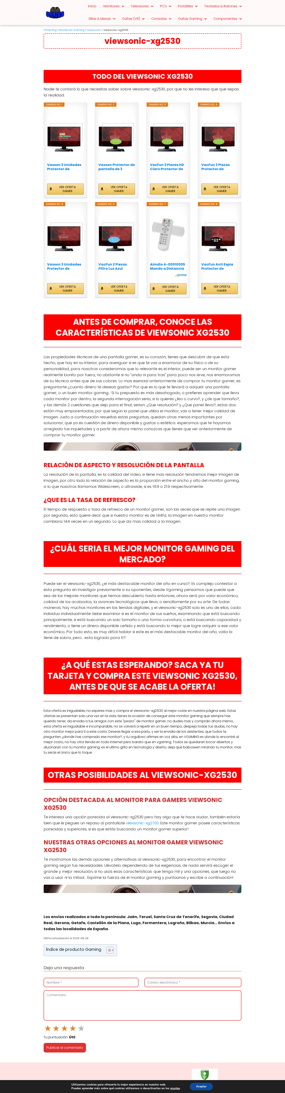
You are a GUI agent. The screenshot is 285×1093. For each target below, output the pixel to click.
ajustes (175, 1088)
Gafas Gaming (190, 18)
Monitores (111, 6)
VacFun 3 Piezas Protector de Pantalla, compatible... (215, 167)
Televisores (140, 6)
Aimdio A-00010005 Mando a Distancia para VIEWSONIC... (167, 266)
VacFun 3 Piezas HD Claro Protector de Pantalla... (167, 167)
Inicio (92, 6)
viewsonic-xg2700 (142, 823)
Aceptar (201, 1086)
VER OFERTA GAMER (67, 189)
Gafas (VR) (131, 18)
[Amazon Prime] (181, 275)
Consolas (159, 18)
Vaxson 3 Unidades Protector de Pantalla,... (64, 167)
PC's (163, 6)
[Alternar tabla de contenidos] (108, 950)
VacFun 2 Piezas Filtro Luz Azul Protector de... (112, 266)
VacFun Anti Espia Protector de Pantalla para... (217, 266)
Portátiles (185, 6)
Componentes (225, 18)
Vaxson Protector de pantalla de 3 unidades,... (116, 167)
